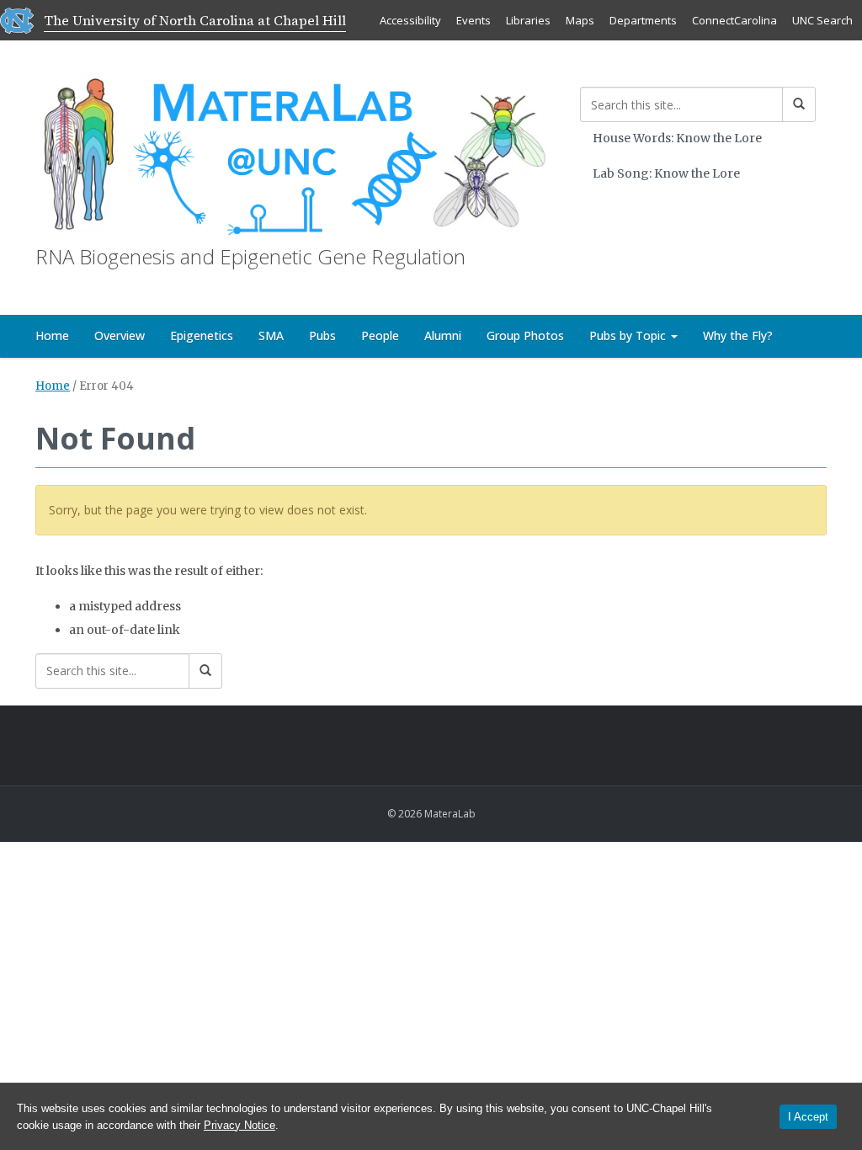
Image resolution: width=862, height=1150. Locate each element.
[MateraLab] (295, 155)
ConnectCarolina (734, 20)
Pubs (322, 335)
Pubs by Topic (629, 335)
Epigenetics (201, 335)
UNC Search (822, 20)
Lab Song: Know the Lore (666, 173)
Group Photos (525, 335)
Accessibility (410, 20)
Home (52, 335)
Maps (580, 20)
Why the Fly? (738, 335)
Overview (119, 335)
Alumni (442, 335)
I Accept (808, 1116)
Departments (643, 20)
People (380, 335)
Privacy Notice (239, 1125)
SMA (271, 335)
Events (473, 20)
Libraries (528, 20)
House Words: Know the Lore (677, 138)
